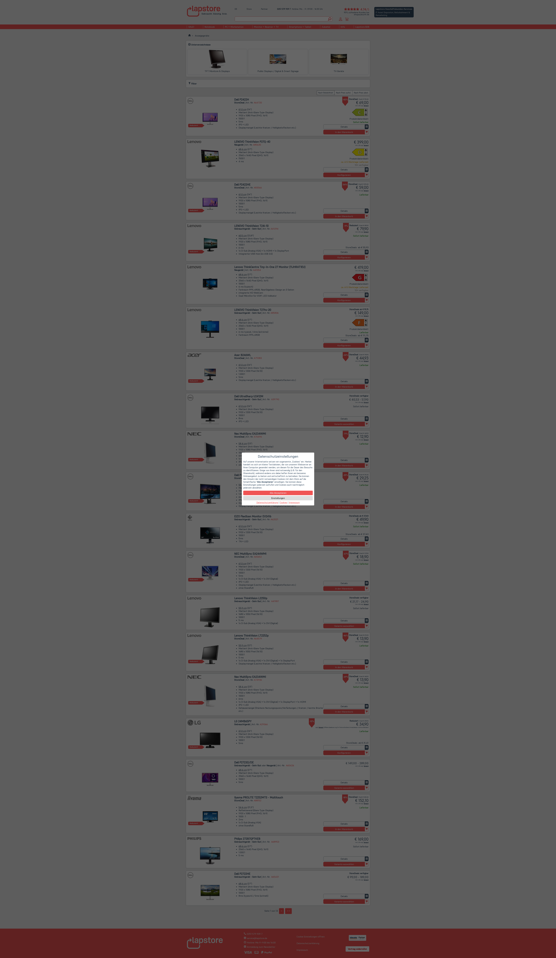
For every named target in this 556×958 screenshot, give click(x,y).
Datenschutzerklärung (267, 502)
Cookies (283, 502)
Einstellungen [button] (278, 498)
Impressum (294, 502)
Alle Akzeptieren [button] (278, 492)
